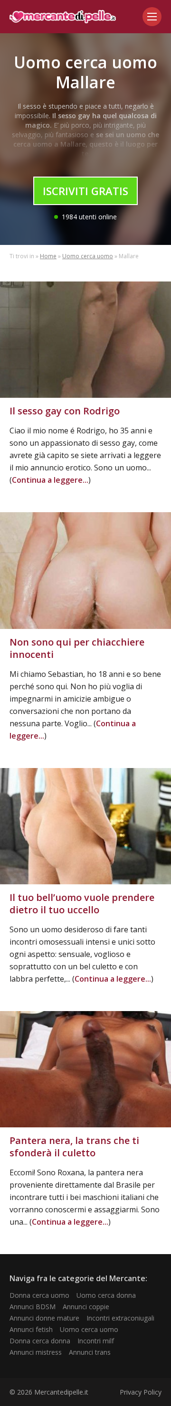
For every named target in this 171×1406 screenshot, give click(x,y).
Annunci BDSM (33, 1306)
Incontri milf (95, 1340)
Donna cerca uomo (39, 1295)
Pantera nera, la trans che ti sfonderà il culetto (74, 1146)
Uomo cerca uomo (87, 256)
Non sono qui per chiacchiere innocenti (77, 648)
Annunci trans (90, 1352)
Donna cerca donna (40, 1340)
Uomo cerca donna (106, 1295)
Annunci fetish (31, 1329)
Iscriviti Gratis (85, 191)
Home (48, 256)
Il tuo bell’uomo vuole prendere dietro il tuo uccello (82, 903)
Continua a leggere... (50, 480)
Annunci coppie (86, 1306)
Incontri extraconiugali (120, 1317)
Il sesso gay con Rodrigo (65, 410)
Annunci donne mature (44, 1317)
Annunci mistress (36, 1352)
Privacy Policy (141, 1392)
